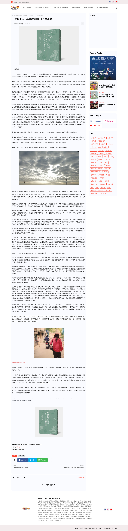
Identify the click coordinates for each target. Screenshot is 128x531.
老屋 (92, 156)
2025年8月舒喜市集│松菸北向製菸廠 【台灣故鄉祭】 (107, 96)
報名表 (100, 168)
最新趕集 (93, 168)
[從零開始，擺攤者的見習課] (94, 105)
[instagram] (113, 2)
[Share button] (50, 460)
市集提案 (108, 150)
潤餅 (108, 187)
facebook (97, 121)
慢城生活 (18, 15)
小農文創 (93, 147)
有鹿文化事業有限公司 (20, 447)
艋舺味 (103, 187)
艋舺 (97, 187)
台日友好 (101, 150)
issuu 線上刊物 (96, 528)
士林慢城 (93, 138)
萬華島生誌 (94, 184)
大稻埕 (93, 141)
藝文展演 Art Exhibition (61, 7)
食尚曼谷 (108, 159)
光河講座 (101, 153)
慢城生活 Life (76, 7)
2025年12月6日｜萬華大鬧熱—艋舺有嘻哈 (107, 86)
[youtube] (116, 2)
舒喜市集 (107, 168)
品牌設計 (93, 159)
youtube (97, 126)
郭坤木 (102, 165)
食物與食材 (94, 162)
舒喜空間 (101, 175)
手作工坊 (93, 150)
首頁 (13, 15)
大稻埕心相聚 (101, 141)
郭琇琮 (108, 165)
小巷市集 (110, 144)
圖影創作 (102, 184)
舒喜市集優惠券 (95, 172)
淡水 (106, 162)
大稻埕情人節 (94, 144)
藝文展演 (108, 190)
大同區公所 (101, 138)
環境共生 (93, 190)
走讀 (111, 156)
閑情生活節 (94, 178)
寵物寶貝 (101, 190)
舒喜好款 (105, 172)
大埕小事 (110, 138)
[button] (116, 8)
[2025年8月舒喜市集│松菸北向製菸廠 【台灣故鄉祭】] (94, 95)
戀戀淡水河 (94, 193)
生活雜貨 (93, 153)
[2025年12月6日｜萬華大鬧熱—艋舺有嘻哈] (94, 86)
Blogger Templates (42, 528)
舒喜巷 (108, 175)
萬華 (106, 181)
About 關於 (87, 528)
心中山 (105, 147)
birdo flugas (103, 193)
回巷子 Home (27, 7)
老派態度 (98, 156)
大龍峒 (103, 144)
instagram (110, 121)
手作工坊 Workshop (103, 7)
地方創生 (108, 153)
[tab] (27, 7)
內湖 (99, 147)
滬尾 (92, 187)
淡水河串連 (94, 165)
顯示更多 (81, 477)
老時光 (105, 156)
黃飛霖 (102, 178)
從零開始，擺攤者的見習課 (107, 105)
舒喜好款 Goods (89, 7)
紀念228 (100, 159)
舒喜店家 (93, 175)
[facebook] (110, 2)
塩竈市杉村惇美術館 (96, 181)
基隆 (101, 162)
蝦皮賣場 (114, 528)
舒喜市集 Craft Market (42, 7)
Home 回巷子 (79, 528)
